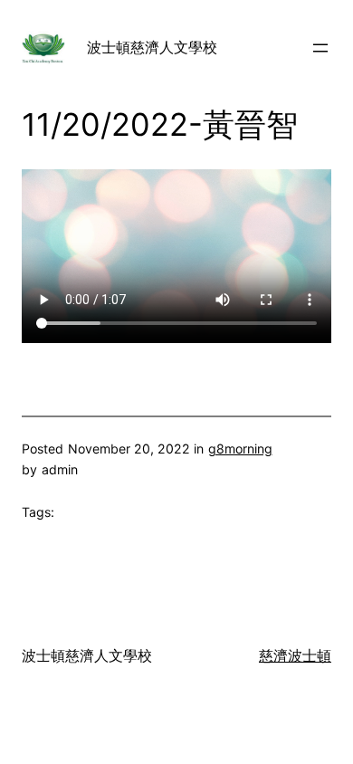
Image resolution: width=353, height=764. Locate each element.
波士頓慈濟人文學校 (152, 47)
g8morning (240, 448)
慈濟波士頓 (295, 655)
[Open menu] (320, 48)
